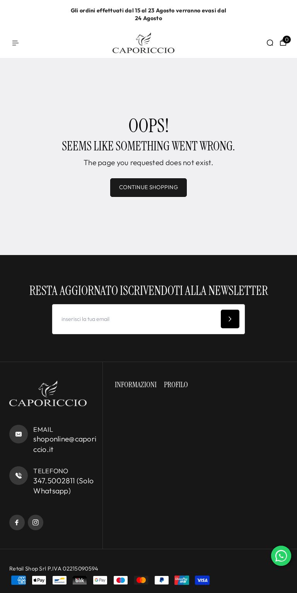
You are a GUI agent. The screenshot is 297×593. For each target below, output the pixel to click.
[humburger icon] (15, 43)
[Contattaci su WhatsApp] (281, 556)
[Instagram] (35, 522)
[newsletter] (230, 319)
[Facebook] (17, 522)
